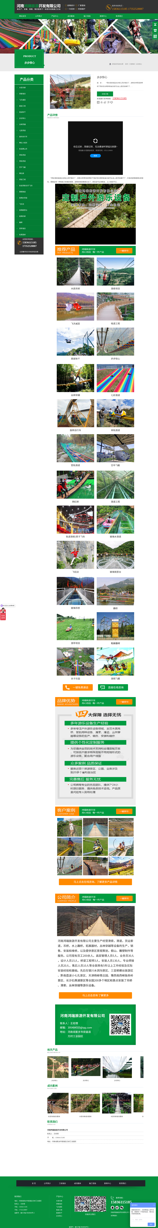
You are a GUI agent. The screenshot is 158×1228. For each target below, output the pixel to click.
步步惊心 (139, 64)
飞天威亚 (22, 100)
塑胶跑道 (22, 192)
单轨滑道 (22, 155)
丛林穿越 (22, 124)
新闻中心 (103, 16)
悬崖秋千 (22, 112)
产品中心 (54, 16)
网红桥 (21, 173)
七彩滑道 (22, 130)
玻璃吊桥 (22, 216)
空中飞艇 (22, 167)
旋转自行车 (23, 136)
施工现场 (87, 16)
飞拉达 (21, 204)
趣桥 (20, 222)
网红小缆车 (23, 143)
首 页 (34, 1183)
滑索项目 (22, 94)
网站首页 (22, 16)
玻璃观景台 (23, 210)
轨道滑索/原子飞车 (26, 185)
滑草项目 (22, 228)
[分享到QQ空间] (101, 102)
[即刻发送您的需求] (112, 1209)
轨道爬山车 (23, 149)
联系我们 (119, 16)
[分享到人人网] (111, 102)
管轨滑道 (22, 161)
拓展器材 (22, 234)
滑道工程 (22, 179)
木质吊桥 (22, 87)
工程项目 (132, 64)
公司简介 (38, 16)
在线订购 (105, 94)
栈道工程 (22, 106)
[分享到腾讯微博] (108, 102)
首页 (126, 64)
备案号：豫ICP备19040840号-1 (25, 1213)
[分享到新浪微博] (105, 102)
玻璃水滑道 (23, 198)
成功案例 (70, 16)
